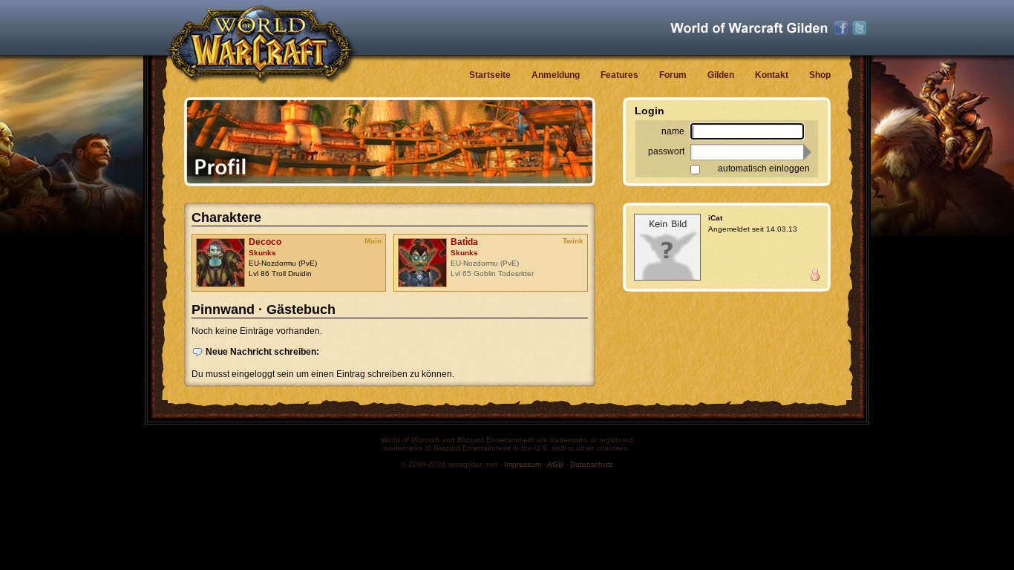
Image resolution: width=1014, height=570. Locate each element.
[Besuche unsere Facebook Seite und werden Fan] (841, 28)
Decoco (265, 242)
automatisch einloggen (764, 168)
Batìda (464, 242)
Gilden (720, 75)
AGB (555, 464)
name (672, 131)
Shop (820, 75)
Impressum (522, 464)
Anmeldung (555, 75)
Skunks (262, 253)
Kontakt (771, 75)
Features (619, 75)
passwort (666, 151)
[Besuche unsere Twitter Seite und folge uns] (859, 28)
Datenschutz (591, 464)
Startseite (490, 75)
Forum (673, 75)
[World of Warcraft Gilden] (749, 27)
